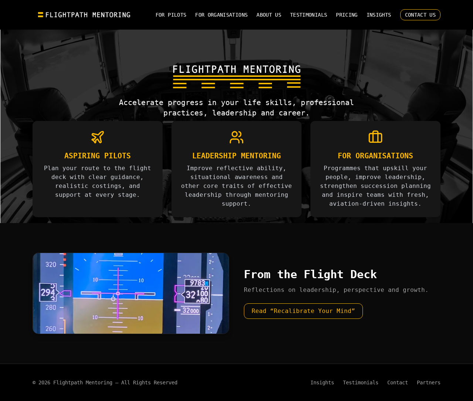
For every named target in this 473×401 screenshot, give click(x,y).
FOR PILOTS (171, 15)
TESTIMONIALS (308, 15)
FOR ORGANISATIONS (221, 15)
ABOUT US (268, 15)
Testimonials (360, 382)
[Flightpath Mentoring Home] (85, 15)
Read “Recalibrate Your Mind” (303, 310)
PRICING (346, 15)
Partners (428, 382)
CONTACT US (420, 15)
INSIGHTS (379, 15)
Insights (322, 382)
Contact (397, 382)
